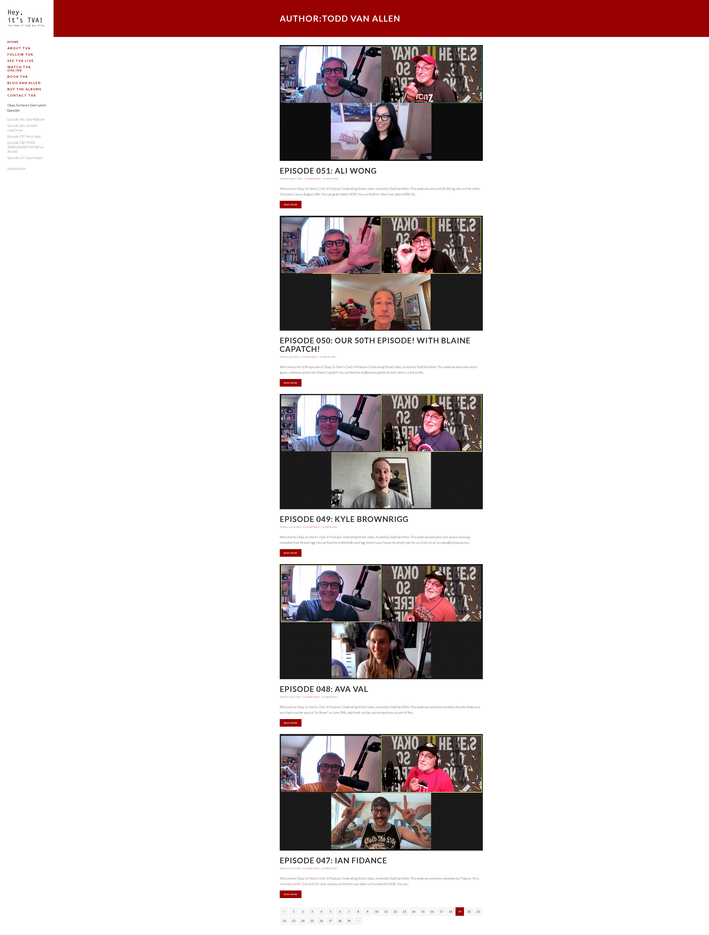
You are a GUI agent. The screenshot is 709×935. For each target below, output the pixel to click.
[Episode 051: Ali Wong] (381, 103)
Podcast (317, 178)
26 (321, 920)
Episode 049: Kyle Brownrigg (344, 519)
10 (376, 911)
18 (450, 911)
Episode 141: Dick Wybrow (25, 119)
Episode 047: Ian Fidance (333, 860)
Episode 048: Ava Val (324, 689)
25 (312, 920)
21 (478, 911)
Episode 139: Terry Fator (24, 136)
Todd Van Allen (332, 178)
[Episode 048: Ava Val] (381, 621)
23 (293, 920)
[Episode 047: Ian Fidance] (381, 792)
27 (330, 920)
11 (386, 911)
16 (432, 911)
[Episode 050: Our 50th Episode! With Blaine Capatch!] (381, 273)
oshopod (310, 178)
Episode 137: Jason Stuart (25, 158)
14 (413, 911)
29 (349, 920)
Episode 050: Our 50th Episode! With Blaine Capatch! (375, 345)
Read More (290, 204)
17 (441, 911)
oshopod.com (16, 168)
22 (284, 920)
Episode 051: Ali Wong (328, 170)
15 (422, 911)
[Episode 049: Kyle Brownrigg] (381, 451)
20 (469, 911)
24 (302, 920)
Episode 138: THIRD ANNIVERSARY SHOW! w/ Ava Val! (25, 147)
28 (339, 920)
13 (404, 911)
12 (395, 911)
